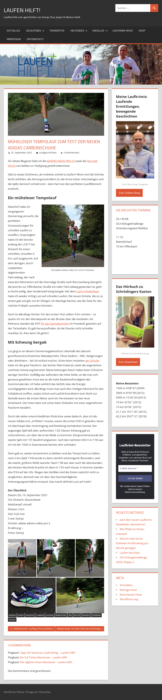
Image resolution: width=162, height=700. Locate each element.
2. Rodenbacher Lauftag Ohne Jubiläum (32, 629)
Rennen (86, 615)
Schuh (12, 619)
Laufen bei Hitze (130, 552)
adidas (12, 615)
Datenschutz (35, 39)
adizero (30, 615)
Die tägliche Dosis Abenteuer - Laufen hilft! (46, 662)
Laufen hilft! (22, 10)
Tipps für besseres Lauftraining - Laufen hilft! (47, 652)
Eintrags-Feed (128, 590)
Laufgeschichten (48, 152)
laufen (49, 615)
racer (77, 615)
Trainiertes (56, 30)
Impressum (14, 39)
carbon (40, 615)
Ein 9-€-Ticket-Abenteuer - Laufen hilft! (43, 657)
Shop (142, 30)
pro (70, 615)
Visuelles (98, 30)
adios (21, 615)
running (96, 615)
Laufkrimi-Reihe (122, 30)
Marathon (60, 615)
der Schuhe (92, 360)
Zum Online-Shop (129, 193)
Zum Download (128, 362)
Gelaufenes (33, 30)
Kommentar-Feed (131, 594)
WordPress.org (129, 599)
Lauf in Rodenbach (87, 291)
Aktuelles (13, 30)
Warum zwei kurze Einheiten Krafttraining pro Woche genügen (132, 543)
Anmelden (126, 585)
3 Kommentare (71, 152)
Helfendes (77, 30)
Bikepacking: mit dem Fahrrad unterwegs (79, 629)
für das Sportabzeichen (55, 323)
